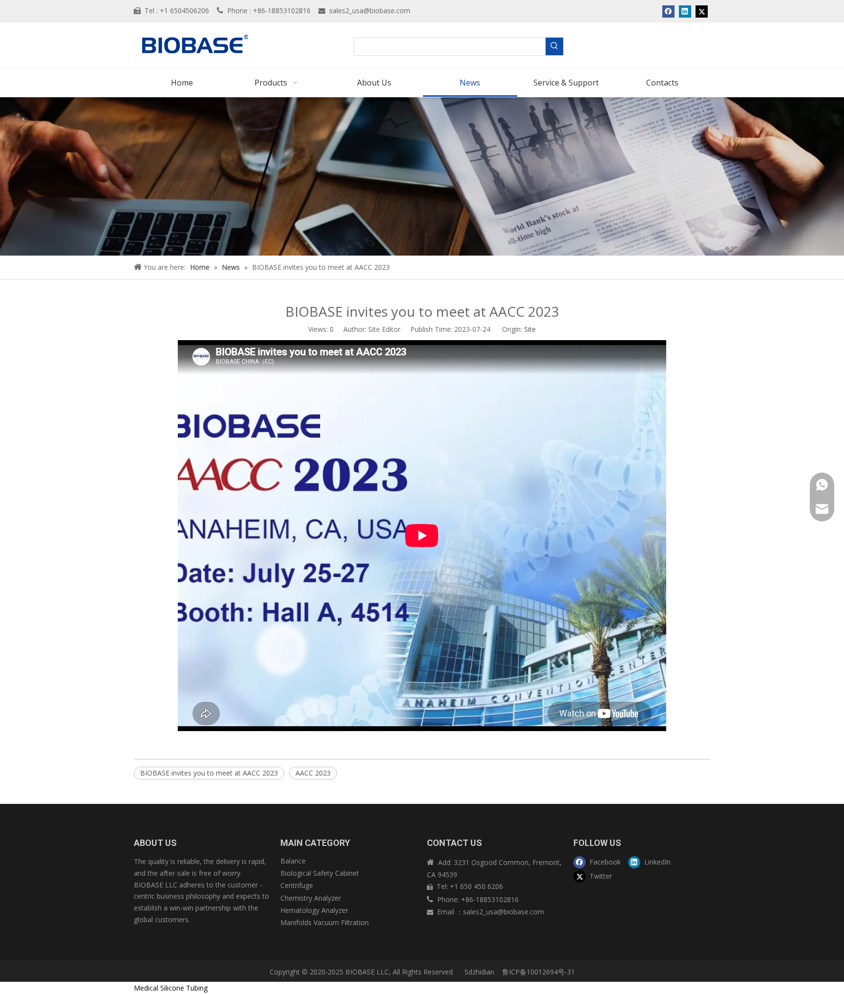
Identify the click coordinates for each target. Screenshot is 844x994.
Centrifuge (296, 885)
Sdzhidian (478, 971)
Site (530, 329)
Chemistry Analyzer (310, 898)
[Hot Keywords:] (554, 46)
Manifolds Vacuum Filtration (324, 922)
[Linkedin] (685, 11)
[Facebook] (668, 11)
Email (446, 911)
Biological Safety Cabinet (319, 873)
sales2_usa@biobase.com (369, 10)
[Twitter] (702, 11)
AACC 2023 (313, 773)
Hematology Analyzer (314, 910)
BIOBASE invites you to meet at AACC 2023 (209, 773)
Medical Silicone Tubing (171, 988)
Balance (293, 860)
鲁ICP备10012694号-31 (538, 971)
